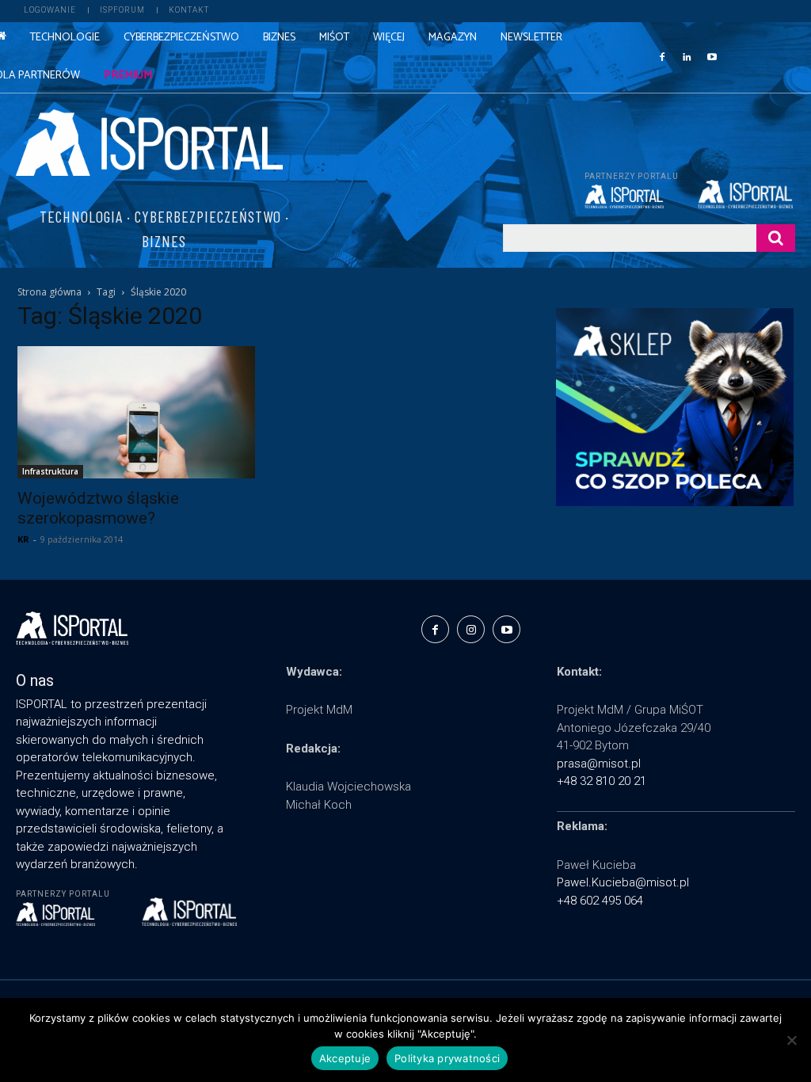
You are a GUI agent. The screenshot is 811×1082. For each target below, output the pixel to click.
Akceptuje (345, 1058)
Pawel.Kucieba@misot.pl (623, 882)
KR (23, 539)
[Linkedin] (686, 56)
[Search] (775, 238)
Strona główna (49, 292)
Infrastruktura (50, 471)
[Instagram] (471, 629)
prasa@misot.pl (599, 763)
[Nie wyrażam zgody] (791, 1040)
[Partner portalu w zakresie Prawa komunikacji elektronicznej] (746, 194)
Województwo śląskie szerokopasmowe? (98, 508)
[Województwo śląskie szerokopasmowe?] (136, 412)
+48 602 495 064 (600, 900)
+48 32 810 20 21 (601, 781)
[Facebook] (662, 56)
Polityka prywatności (447, 1058)
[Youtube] (712, 56)
